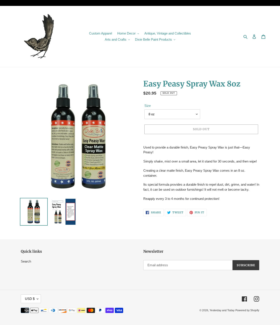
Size (147, 105)
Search (26, 261)
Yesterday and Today (222, 310)
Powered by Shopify (247, 310)
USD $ (30, 299)
